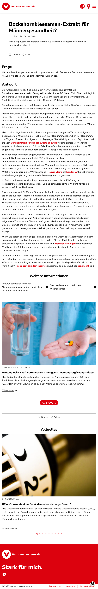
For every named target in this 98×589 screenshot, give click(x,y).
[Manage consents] (92, 583)
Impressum (70, 586)
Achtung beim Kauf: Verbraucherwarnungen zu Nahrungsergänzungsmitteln (48, 372)
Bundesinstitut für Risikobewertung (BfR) (34, 142)
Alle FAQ (47, 403)
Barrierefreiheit (86, 586)
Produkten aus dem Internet (31, 265)
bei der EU (72, 171)
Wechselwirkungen (65, 243)
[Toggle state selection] (88, 6)
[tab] (36, 533)
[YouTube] (4, 574)
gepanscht (83, 265)
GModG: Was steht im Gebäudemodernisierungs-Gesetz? (36, 504)
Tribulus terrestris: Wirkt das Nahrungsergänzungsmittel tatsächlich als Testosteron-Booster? (22, 287)
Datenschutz (55, 586)
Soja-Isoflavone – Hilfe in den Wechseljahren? (65, 287)
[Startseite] (18, 6)
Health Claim (55, 171)
